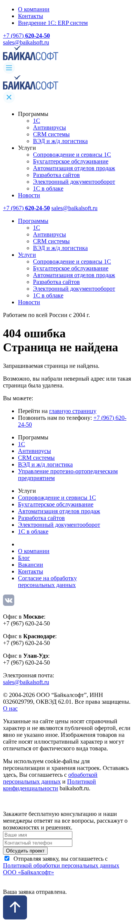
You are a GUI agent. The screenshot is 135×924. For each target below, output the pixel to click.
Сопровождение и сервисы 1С (72, 154)
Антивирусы (49, 127)
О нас (10, 708)
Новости (29, 195)
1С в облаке (48, 188)
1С (36, 120)
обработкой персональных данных (50, 778)
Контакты (30, 16)
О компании (34, 9)
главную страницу (72, 411)
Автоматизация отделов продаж (74, 168)
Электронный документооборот (74, 181)
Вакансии (30, 564)
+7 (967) (26, 35)
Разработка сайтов (56, 175)
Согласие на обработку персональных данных (47, 581)
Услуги (27, 255)
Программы (33, 221)
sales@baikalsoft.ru (26, 42)
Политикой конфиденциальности (49, 784)
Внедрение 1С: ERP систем (53, 23)
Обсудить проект (25, 851)
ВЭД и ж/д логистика (60, 141)
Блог (24, 558)
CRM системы (51, 134)
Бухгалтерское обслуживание (70, 161)
